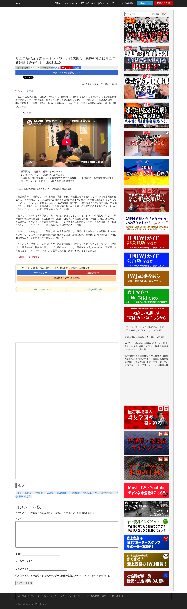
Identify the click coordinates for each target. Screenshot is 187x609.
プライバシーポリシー (71, 596)
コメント (19, 519)
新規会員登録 (163, 3)
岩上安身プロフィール (29, 596)
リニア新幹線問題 (103, 493)
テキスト (66, 67)
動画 (77, 67)
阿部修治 (75, 493)
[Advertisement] (66, 29)
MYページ (145, 3)
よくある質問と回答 (96, 596)
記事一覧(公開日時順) (93, 289)
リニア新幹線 (27, 90)
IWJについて (50, 596)
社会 (19, 493)
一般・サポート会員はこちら (67, 72)
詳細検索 (155, 14)
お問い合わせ (116, 596)
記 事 (56, 3)
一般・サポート (41, 272)
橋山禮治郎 (62, 493)
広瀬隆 (50, 493)
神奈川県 (55, 67)
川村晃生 (87, 493)
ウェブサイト (22, 568)
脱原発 (28, 493)
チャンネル (70, 3)
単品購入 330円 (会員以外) (67, 278)
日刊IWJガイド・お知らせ (94, 3)
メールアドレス (23, 561)
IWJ (17, 3)
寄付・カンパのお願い (123, 3)
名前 (18, 554)
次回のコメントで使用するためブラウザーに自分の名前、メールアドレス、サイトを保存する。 (64, 575)
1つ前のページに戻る (41, 289)
